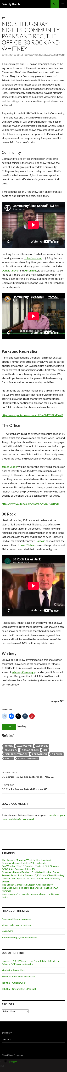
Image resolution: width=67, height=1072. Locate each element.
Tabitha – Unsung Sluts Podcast (19, 988)
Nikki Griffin (8, 931)
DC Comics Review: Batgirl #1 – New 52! (24, 787)
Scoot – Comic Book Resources (18, 976)
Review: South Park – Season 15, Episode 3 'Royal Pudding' (33, 875)
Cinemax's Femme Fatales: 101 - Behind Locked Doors (30, 872)
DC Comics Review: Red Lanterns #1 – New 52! (28, 774)
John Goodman (33, 258)
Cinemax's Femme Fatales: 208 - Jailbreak (24, 862)
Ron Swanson (39, 754)
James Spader (10, 466)
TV (3, 17)
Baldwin (41, 540)
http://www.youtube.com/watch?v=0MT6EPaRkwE (32, 415)
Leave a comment (55, 55)
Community (11, 750)
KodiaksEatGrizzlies (34, 55)
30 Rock (9, 746)
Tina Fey (9, 758)
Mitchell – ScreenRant (13, 970)
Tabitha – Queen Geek (14, 982)
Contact (6, 1039)
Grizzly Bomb (11, 4)
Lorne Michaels (27, 545)
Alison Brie (30, 270)
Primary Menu (63, 4)
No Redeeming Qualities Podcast (19, 937)
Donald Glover (10, 270)
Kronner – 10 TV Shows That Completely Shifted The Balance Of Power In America (31, 963)
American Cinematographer (16, 918)
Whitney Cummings (23, 672)
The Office (57, 754)
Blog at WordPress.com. (13, 1055)
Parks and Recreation (16, 754)
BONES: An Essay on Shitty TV (18, 869)
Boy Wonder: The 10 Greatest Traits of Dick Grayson (30, 866)
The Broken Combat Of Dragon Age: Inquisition (27, 884)
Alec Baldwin (24, 746)
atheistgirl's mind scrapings (16, 925)
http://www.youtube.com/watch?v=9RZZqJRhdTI (31, 503)
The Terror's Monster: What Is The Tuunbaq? (26, 859)
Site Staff (7, 1033)
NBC (45, 750)
